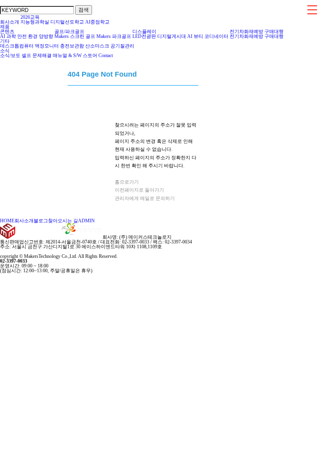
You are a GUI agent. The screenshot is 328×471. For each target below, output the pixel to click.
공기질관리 (122, 46)
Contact (105, 55)
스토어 (90, 55)
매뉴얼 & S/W (67, 55)
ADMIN (86, 221)
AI (2, 36)
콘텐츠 (7, 31)
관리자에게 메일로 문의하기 (145, 198)
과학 (11, 36)
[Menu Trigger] (312, 9)
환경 (33, 36)
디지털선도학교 (67, 22)
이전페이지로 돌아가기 (139, 190)
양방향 (46, 36)
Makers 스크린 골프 (74, 36)
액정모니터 (47, 46)
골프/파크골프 (69, 31)
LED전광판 (144, 36)
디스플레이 (144, 31)
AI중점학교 (97, 22)
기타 (5, 41)
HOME (7, 221)
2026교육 (30, 17)
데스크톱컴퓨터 (17, 46)
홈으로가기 (127, 182)
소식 (5, 50)
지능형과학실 (34, 22)
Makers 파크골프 (113, 36)
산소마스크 (97, 46)
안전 (22, 36)
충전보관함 (72, 46)
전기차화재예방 (246, 31)
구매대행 (274, 31)
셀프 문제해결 (37, 55)
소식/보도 (10, 55)
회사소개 (9, 22)
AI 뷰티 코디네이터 (207, 36)
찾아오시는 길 (63, 221)
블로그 (41, 221)
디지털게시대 (171, 36)
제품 (5, 27)
